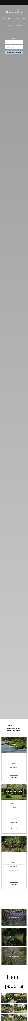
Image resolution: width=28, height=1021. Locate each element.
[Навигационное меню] (25, 2)
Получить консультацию (14, 52)
